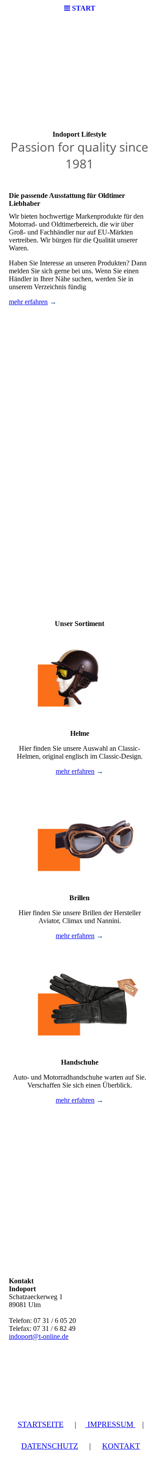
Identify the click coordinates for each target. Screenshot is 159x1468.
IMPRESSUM (110, 1424)
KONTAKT (121, 1446)
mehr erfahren (28, 302)
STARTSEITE (41, 1424)
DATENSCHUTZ (49, 1446)
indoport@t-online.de (38, 1336)
